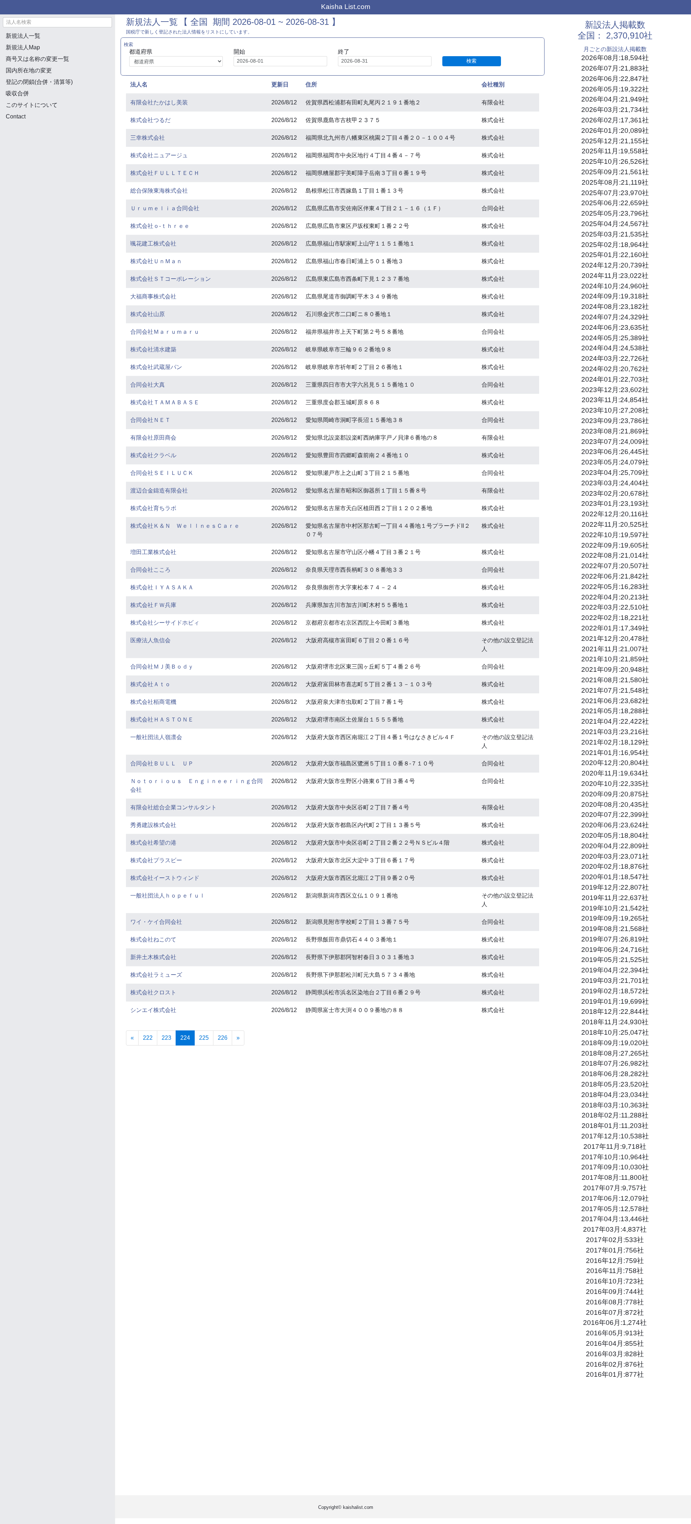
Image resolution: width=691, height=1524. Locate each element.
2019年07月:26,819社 (615, 939)
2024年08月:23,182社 (615, 306)
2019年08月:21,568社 (615, 928)
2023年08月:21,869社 (615, 431)
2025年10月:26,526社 (615, 161)
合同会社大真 (147, 385)
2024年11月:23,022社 (615, 275)
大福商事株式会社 (153, 296)
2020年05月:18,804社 (615, 835)
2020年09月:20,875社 (615, 794)
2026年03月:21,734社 (615, 109)
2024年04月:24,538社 (615, 348)
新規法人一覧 (23, 36)
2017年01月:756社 (615, 1250)
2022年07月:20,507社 (615, 566)
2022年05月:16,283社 (615, 586)
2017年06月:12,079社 (615, 1198)
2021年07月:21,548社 (615, 690)
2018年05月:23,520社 (615, 1084)
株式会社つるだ (150, 120)
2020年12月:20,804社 (615, 763)
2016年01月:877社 (615, 1374)
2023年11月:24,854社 (615, 400)
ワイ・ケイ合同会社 (156, 922)
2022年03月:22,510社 (615, 607)
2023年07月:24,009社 (615, 441)
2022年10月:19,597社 (615, 535)
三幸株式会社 (147, 138)
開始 (239, 52)
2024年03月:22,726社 (615, 358)
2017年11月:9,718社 (614, 1146)
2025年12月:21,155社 (615, 141)
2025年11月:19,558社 (615, 151)
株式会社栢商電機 (153, 702)
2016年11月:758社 (614, 1271)
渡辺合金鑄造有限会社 (159, 490)
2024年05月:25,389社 (615, 338)
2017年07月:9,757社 (615, 1188)
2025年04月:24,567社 (615, 224)
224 (187, 1037)
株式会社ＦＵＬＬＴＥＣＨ (164, 173)
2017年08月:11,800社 (615, 1177)
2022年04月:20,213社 (615, 597)
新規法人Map (23, 47)
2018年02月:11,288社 (615, 1115)
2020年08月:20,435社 (615, 804)
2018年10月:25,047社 (615, 1032)
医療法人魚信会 (150, 640)
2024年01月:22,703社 (615, 379)
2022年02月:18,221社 (615, 617)
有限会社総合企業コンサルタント (173, 807)
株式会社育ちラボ (153, 508)
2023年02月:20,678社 (615, 493)
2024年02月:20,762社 (615, 369)
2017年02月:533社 (615, 1240)
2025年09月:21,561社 (615, 172)
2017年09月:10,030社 (615, 1167)
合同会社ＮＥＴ (150, 420)
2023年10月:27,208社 (615, 410)
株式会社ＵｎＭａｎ (156, 261)
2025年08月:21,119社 (615, 182)
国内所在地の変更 (29, 70)
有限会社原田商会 (153, 438)
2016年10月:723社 (615, 1281)
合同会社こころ (150, 570)
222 (148, 1038)
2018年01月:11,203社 (615, 1125)
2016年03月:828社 (615, 1354)
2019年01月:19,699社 (615, 1001)
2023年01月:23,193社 (615, 503)
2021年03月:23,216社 (615, 732)
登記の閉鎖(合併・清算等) (39, 82)
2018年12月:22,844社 (615, 1011)
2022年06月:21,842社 (615, 576)
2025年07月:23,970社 (615, 193)
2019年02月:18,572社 (615, 991)
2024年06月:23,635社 (615, 327)
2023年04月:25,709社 (615, 472)
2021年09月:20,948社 (615, 669)
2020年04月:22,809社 (615, 846)
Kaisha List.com (345, 6)
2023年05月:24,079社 (615, 462)
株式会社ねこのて (153, 939)
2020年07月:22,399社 (615, 814)
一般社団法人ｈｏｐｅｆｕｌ (167, 896)
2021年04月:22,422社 (615, 721)
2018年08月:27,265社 (615, 1053)
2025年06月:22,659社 (615, 203)
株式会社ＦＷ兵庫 (153, 605)
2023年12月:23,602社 (615, 390)
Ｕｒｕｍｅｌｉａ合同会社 (164, 208)
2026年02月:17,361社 (615, 120)
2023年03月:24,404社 (615, 483)
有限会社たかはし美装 (159, 102)
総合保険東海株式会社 (159, 191)
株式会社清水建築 (153, 349)
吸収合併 (17, 93)
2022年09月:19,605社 (615, 545)
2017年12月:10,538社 (615, 1136)
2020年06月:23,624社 (615, 825)
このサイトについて (32, 105)
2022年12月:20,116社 (615, 514)
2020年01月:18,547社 (615, 877)
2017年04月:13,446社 (615, 1219)
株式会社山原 (147, 314)
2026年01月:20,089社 (615, 130)
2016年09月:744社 (615, 1291)
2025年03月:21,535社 (615, 234)
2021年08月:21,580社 (615, 680)
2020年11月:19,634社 (615, 773)
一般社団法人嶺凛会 (156, 737)
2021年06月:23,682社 (615, 701)
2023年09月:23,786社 (615, 420)
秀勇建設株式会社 (153, 825)
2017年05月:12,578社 (615, 1209)
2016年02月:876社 (615, 1364)
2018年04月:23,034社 (615, 1094)
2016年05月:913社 (615, 1333)
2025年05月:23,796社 (615, 213)
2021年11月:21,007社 (615, 649)
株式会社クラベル (153, 455)
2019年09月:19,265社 (615, 918)
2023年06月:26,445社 (615, 451)
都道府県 (140, 52)
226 (222, 1038)
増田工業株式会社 (153, 552)
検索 (471, 61)
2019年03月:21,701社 (615, 980)
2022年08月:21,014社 (615, 555)
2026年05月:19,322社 (615, 89)
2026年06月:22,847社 (615, 78)
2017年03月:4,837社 (615, 1229)
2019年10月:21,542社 (615, 908)
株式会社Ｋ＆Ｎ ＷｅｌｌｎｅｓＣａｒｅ (185, 526)
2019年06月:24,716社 (615, 949)
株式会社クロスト (153, 992)
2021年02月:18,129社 (615, 742)
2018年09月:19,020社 (615, 1043)
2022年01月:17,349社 (615, 628)
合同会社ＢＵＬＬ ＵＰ (162, 763)
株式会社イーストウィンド (164, 878)
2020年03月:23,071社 (615, 856)
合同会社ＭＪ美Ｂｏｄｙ (162, 667)
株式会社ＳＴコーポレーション (170, 279)
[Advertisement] (58, 164)
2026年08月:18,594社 (615, 58)
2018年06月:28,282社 (615, 1074)
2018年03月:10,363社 (615, 1105)
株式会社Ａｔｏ (150, 684)
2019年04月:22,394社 (615, 970)
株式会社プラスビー (156, 860)
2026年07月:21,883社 (615, 68)
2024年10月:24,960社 (615, 286)
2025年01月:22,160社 (615, 255)
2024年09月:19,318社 (615, 296)
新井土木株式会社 (153, 957)
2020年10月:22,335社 (615, 783)
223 (166, 1038)
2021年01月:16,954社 (615, 752)
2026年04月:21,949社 (615, 99)
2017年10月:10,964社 (615, 1157)
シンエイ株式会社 (153, 1010)
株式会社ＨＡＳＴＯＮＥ (162, 719)
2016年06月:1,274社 (615, 1322)
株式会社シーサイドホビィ (164, 623)
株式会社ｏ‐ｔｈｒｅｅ (160, 226)
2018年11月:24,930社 (615, 1022)
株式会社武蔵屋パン (156, 367)
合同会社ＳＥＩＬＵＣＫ (162, 473)
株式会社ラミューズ (156, 975)
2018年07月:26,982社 (615, 1063)
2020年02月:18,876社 (615, 866)
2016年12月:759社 (615, 1260)
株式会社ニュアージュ (159, 155)
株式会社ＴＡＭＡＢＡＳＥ (164, 402)
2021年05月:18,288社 (615, 711)
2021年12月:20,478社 (615, 638)
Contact (16, 116)
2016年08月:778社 (615, 1302)
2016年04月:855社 (615, 1343)
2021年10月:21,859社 (615, 659)
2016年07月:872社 (615, 1312)
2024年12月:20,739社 (615, 265)
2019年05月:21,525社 (615, 959)
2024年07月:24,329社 (615, 317)
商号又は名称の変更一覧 (37, 59)
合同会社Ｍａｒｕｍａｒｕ (164, 332)
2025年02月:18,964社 (615, 244)
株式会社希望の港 (153, 843)
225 (204, 1038)
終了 (343, 52)
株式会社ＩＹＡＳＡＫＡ (162, 587)
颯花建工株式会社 (153, 243)
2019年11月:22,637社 (615, 898)
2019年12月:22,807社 (615, 887)
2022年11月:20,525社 (615, 524)
